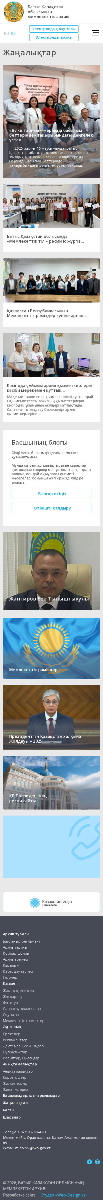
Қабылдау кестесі (18, 971)
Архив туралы (16, 934)
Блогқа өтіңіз (52, 493)
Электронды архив (54, 37)
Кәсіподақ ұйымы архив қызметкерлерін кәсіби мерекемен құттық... (49, 388)
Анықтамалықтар (20, 1064)
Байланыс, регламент (21, 941)
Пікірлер (10, 977)
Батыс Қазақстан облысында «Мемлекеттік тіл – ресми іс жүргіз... (45, 239)
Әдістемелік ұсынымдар (23, 1046)
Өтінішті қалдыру (52, 508)
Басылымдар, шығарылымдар (31, 1095)
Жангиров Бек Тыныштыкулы (49, 598)
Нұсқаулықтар (15, 1052)
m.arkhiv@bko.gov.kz (32, 1148)
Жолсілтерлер (15, 1083)
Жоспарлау (12, 997)
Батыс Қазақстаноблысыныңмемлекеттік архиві (49, 12)
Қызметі (10, 983)
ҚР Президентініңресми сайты (28, 798)
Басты (8, 1110)
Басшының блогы (40, 442)
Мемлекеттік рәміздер (33, 669)
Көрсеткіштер (14, 1077)
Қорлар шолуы (16, 953)
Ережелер (11, 1034)
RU (6, 33)
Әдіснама (12, 1027)
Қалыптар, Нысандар (21, 1058)
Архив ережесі (15, 959)
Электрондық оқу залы (54, 28)
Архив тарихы (15, 947)
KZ (13, 33)
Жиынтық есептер (18, 991)
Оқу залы (11, 1015)
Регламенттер (15, 1040)
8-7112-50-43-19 (35, 1132)
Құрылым (11, 965)
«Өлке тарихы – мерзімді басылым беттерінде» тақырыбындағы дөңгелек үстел (51, 135)
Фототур (10, 1003)
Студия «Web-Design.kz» (64, 1195)
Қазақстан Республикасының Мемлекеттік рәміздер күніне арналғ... (47, 313)
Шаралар (12, 1117)
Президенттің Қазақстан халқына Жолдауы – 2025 (45, 739)
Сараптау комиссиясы (22, 1009)
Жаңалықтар (15, 1103)
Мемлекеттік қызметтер (23, 1021)
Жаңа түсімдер (15, 1089)
